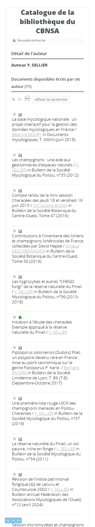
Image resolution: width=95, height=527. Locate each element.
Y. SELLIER (23, 291)
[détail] (14, 114)
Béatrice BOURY (27, 134)
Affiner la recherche (51, 99)
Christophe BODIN (50, 205)
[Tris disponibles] (27, 99)
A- (8, 520)
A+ (19, 520)
